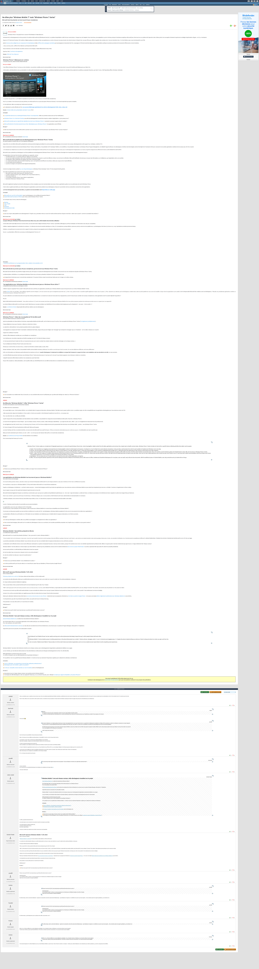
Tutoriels (23, 1)
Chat (36, 1)
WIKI (141, 4)
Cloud (20, 3)
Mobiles (58, 3)
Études (53, 1)
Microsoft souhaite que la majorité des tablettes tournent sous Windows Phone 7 (24, 121)
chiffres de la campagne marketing (46, 43)
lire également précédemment (87, 321)
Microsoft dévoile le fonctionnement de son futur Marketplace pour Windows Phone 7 (25, 124)
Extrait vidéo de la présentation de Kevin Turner (19, 110)
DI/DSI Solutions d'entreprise (12, 3)
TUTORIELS (106, 4)
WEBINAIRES (114, 4)
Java (33, 3)
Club (61, 1)
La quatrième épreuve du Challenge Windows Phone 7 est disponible (21, 115)
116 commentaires (27, 22)
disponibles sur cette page (48, 190)
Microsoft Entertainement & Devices (14, 625)
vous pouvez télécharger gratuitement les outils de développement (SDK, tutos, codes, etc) (44, 107)
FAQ (28, 1)
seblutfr (11, 696)
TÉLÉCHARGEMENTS (126, 4)
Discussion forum (249, 56)
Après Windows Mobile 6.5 (9, 618)
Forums (18, 1)
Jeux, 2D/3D (7, 204)
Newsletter (42, 1)
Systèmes (63, 3)
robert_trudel (10, 775)
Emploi (48, 1)
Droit (57, 1)
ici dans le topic (25, 136)
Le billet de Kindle (11, 307)
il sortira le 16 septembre (16, 51)
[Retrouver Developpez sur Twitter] (254, 4)
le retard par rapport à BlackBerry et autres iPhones (67, 674)
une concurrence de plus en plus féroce (36, 596)
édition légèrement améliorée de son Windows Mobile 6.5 (111, 596)
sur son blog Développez (26, 169)
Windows (6, 206)
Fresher (11, 920)
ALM (25, 3)
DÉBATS (137, 4)
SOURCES (132, 4)
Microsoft (29, 3)
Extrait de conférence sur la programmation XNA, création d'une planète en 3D (23, 263)
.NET (5, 205)
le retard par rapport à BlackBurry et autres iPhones (92, 815)
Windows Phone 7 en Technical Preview (14, 118)
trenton (10, 885)
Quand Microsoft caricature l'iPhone (13, 197)
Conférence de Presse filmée (15, 435)
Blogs (32, 1)
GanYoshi (10, 708)
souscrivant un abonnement (112, 680)
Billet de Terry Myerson (13, 54)
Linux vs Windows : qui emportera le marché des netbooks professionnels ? (23, 663)
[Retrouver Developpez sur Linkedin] (257, 4)
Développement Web (9, 208)
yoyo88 (10, 758)
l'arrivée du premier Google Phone (76, 596)
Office (55, 3)
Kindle (8, 291)
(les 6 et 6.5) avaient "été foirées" (76, 546)
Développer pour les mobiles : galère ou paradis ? (16, 665)
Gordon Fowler (19, 22)
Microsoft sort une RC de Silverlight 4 (13, 195)
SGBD (51, 3)
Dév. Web (37, 3)
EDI (41, 3)
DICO (144, 4)
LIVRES (119, 4)
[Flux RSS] (253, 4)
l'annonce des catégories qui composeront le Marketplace (20, 43)
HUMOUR (147, 4)
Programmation (46, 3)
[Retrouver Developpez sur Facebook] (256, 4)
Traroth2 (10, 903)
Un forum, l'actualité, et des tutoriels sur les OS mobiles (18, 667)
